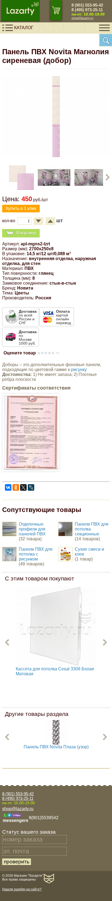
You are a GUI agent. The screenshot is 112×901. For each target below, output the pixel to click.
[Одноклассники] (16, 487)
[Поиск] (105, 40)
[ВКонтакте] (8, 487)
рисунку (79, 369)
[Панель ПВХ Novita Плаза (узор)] (56, 743)
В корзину (26, 232)
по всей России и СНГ (28, 317)
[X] (23, 487)
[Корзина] (56, 10)
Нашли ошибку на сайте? (22, 889)
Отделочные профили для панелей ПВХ (32, 529)
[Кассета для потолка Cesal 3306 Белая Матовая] (56, 626)
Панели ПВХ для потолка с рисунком (35, 554)
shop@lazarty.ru (82, 18)
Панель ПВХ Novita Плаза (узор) (56, 747)
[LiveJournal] (31, 487)
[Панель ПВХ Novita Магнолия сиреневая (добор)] (56, 155)
